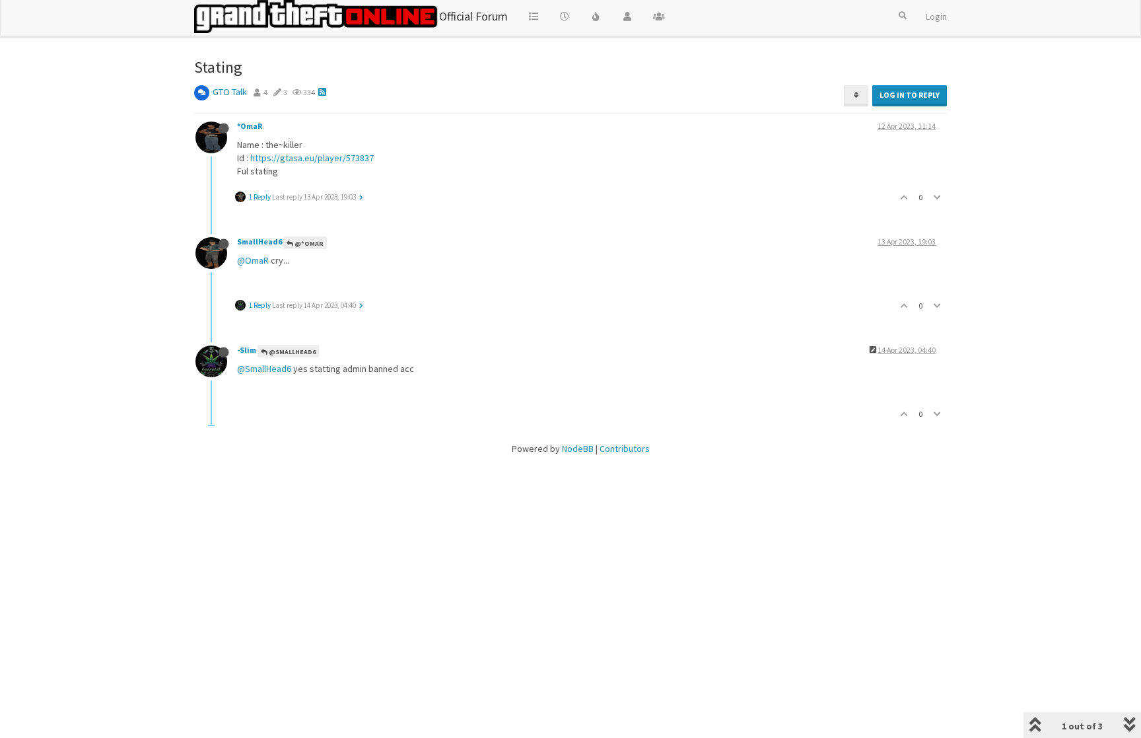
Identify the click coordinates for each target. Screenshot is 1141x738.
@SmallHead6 (291, 352)
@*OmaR (308, 243)
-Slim (246, 350)
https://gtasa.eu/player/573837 (312, 158)
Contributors (625, 449)
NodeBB (578, 449)
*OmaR (249, 126)
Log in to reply (910, 95)
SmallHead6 (259, 241)
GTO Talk (230, 92)
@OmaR (253, 260)
